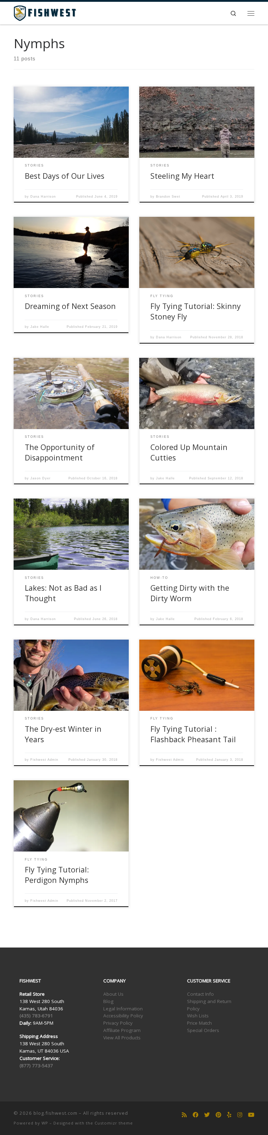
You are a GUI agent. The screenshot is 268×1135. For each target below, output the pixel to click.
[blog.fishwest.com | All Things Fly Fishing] (45, 12)
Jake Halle (39, 327)
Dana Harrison (43, 196)
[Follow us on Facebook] (195, 1115)
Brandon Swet (168, 196)
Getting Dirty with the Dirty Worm (189, 593)
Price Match (199, 1023)
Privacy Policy (118, 1023)
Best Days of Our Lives (64, 176)
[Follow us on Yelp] (229, 1115)
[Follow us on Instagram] (239, 1115)
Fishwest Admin (44, 759)
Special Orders (203, 1030)
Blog (108, 1001)
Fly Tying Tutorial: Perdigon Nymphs (57, 874)
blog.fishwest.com (55, 1113)
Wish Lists (198, 1015)
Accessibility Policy (123, 1015)
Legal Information (123, 1008)
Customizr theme (114, 1123)
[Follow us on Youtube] (251, 1115)
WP (45, 1123)
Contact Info (200, 994)
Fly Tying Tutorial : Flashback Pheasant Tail (193, 734)
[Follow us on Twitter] (207, 1115)
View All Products (122, 1037)
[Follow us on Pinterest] (218, 1115)
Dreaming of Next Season (70, 306)
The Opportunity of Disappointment (60, 452)
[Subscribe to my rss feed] (184, 1115)
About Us (113, 994)
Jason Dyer (40, 478)
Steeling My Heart (182, 176)
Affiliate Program (122, 1030)
